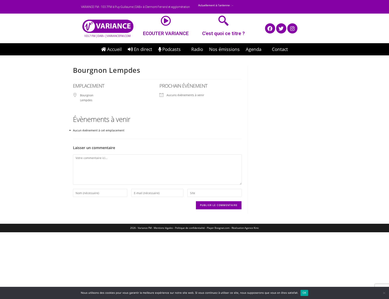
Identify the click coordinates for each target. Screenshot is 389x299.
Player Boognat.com (218, 228)
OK (304, 292)
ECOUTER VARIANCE (166, 33)
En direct (143, 49)
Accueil (114, 49)
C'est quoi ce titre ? (223, 33)
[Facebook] (270, 28)
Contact (280, 49)
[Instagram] (292, 28)
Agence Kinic (252, 228)
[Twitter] (281, 28)
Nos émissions (224, 49)
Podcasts (171, 49)
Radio (197, 49)
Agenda (253, 49)
